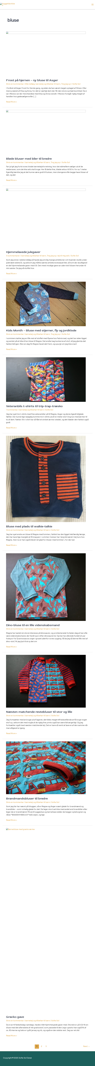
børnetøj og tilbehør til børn (48, 84)
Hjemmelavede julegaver (23, 252)
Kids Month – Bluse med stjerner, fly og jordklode (41, 330)
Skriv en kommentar (15, 84)
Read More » (11, 102)
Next (86, 1046)
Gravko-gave (15, 1017)
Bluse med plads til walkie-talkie (29, 526)
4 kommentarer (13, 256)
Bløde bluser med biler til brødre (29, 158)
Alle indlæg (30, 84)
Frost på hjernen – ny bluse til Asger (32, 80)
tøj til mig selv (63, 256)
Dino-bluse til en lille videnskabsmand (33, 625)
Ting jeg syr (66, 84)
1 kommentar (12, 410)
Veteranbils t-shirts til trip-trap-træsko (34, 406)
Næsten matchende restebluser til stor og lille (39, 712)
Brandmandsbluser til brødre (27, 798)
